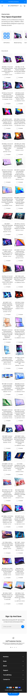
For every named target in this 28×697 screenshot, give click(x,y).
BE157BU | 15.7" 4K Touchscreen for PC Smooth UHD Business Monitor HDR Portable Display (7, 493)
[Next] (24, 2)
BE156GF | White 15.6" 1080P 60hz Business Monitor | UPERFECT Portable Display (19, 493)
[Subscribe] (22, 626)
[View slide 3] (14, 647)
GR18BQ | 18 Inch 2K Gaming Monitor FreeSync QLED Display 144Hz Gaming (7, 146)
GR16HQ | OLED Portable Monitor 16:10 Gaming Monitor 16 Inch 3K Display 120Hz (20, 96)
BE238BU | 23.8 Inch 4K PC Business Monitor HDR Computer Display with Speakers (19, 200)
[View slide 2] (12, 647)
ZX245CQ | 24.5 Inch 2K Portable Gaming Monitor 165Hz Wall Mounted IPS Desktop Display (7, 200)
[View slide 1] (11, 647)
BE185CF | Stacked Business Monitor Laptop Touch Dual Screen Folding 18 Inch (19, 333)
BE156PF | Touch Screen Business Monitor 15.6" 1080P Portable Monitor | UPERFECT (19, 519)
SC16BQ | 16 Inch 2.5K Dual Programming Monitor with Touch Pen (20, 360)
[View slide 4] (16, 647)
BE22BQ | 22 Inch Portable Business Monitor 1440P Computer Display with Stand (19, 386)
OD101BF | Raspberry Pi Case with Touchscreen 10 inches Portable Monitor (19, 466)
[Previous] (2, 2)
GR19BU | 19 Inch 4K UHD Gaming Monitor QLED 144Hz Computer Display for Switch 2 (7, 69)
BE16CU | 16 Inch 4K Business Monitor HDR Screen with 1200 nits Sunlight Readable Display (7, 173)
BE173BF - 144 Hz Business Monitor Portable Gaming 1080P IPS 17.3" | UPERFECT (19, 545)
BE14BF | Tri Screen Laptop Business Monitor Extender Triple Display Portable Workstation (7, 386)
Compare (8, 77)
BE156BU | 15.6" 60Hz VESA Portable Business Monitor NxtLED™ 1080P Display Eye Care (7, 519)
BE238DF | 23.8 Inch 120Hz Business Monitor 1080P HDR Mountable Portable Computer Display (7, 413)
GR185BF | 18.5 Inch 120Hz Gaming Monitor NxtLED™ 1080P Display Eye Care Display (19, 253)
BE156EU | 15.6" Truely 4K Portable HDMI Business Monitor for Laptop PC (20, 596)
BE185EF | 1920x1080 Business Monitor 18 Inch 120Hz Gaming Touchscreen (7, 226)
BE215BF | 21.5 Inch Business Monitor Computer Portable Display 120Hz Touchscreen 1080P (19, 413)
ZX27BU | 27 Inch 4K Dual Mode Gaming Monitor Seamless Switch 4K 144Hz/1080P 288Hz (7, 279)
